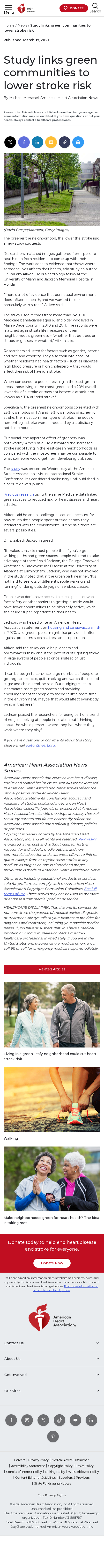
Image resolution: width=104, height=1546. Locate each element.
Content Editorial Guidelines (35, 1477)
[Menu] (9, 7)
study (15, 469)
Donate (77, 8)
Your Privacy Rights (52, 1495)
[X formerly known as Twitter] (43, 1420)
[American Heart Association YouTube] (75, 1420)
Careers (19, 1460)
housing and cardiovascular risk (74, 627)
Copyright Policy (60, 1466)
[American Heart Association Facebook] (11, 1420)
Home (9, 25)
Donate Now (52, 1263)
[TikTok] (59, 1420)
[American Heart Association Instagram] (27, 1420)
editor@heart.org (40, 745)
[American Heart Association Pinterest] (53, 1436)
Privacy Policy (38, 1460)
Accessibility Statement (28, 1466)
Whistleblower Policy (83, 1472)
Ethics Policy (85, 1466)
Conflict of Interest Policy (24, 1472)
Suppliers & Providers (74, 1477)
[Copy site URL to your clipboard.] (64, 142)
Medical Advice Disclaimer (70, 1460)
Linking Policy (55, 1472)
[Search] (95, 6)
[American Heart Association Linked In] (91, 1420)
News (22, 25)
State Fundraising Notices (52, 1483)
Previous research (19, 494)
